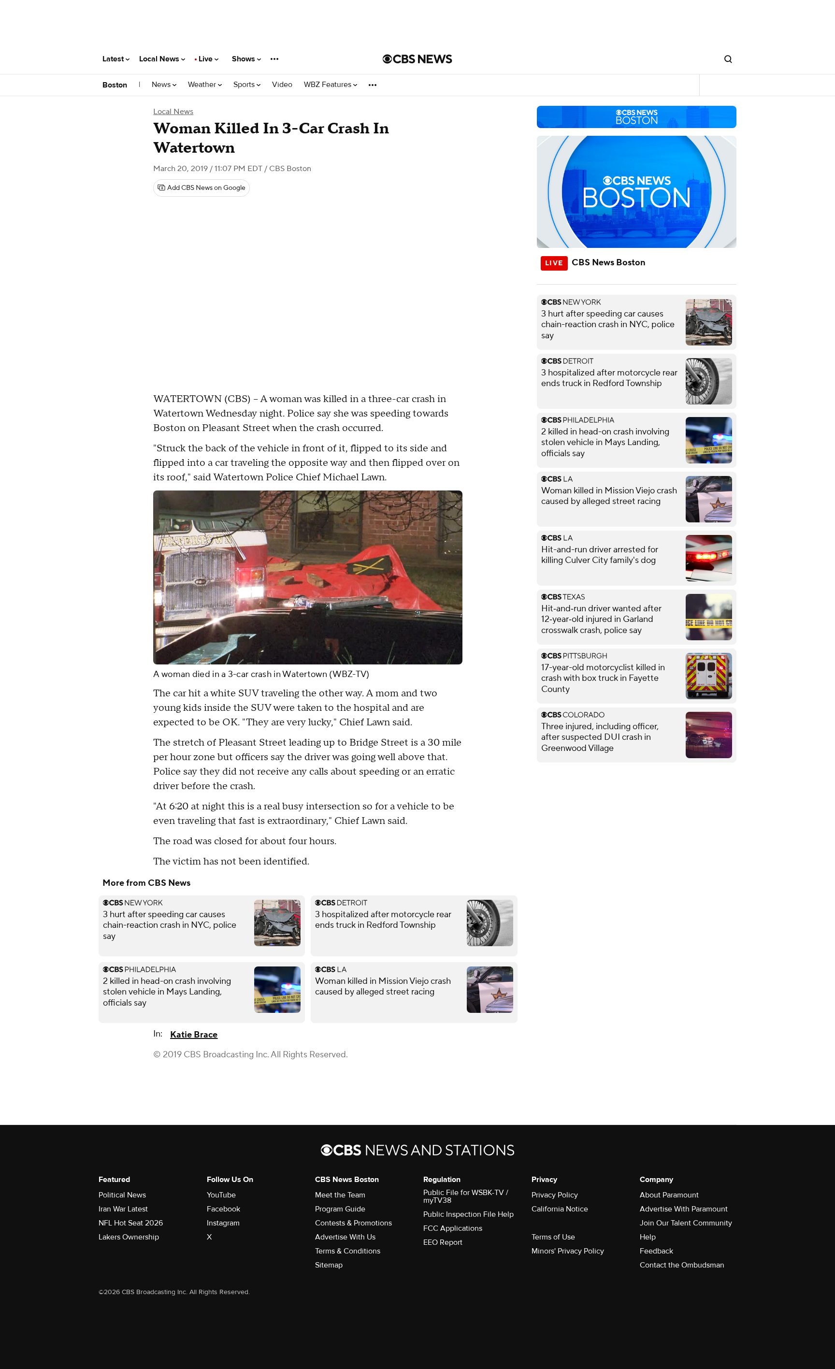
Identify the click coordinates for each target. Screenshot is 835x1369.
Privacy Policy (555, 1195)
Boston (114, 85)
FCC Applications (452, 1228)
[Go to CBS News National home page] (417, 59)
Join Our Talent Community (686, 1223)
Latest (114, 59)
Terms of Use (553, 1237)
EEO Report (442, 1242)
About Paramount (669, 1195)
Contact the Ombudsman (682, 1265)
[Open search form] (728, 59)
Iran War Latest (123, 1209)
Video (282, 84)
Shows (244, 59)
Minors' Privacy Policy (568, 1251)
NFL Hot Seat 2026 (131, 1223)
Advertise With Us (345, 1237)
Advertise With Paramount (684, 1209)
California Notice (560, 1209)
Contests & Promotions (353, 1223)
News (162, 84)
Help (648, 1237)
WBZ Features (328, 84)
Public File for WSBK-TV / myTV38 (465, 1196)
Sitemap (329, 1265)
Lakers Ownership (129, 1237)
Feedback (656, 1251)
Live (207, 59)
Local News (160, 59)
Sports (245, 84)
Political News (122, 1195)
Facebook (223, 1209)
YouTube (221, 1195)
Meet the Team (340, 1195)
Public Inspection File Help (468, 1214)
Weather (203, 84)
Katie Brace (193, 1034)
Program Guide (340, 1209)
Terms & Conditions (347, 1251)
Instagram (223, 1223)
